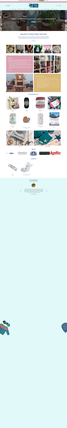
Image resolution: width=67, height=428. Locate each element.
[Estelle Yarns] (44, 153)
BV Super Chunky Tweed (26, 127)
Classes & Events (29, 9)
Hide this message (42, 0)
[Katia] (55, 153)
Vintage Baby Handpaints (26, 174)
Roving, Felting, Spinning (46, 9)
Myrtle (13, 174)
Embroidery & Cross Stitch (54, 9)
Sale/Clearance (38, 9)
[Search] (56, 5)
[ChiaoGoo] (22, 153)
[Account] (58, 5)
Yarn (10, 9)
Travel (33, 9)
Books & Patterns (20, 9)
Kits (41, 9)
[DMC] (33, 153)
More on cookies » (46, 0)
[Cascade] (11, 153)
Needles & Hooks (14, 9)
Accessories (24, 9)
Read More (10, 70)
